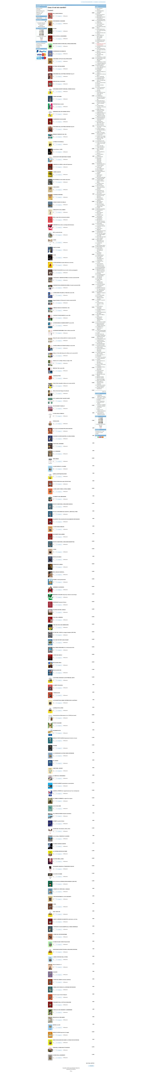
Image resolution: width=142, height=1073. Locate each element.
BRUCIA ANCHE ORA (101, 246)
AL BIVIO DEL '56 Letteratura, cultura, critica (100, 303)
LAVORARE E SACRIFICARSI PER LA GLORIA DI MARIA (101, 164)
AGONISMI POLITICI (101, 268)
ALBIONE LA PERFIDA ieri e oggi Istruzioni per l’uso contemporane (101, 289)
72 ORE (98, 86)
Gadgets (37, 14)
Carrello (96, 6)
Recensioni (97, 429)
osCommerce (73, 1069)
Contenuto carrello (61, 5)
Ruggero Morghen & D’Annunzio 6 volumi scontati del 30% (100, 110)
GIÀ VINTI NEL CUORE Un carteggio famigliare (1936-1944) (101, 234)
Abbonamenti (38, 8)
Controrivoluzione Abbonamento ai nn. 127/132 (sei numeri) (100, 265)
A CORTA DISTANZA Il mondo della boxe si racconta (101, 88)
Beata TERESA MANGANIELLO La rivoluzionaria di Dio (100, 240)
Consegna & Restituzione (40, 43)
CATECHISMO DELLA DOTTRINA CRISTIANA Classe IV (101, 30)
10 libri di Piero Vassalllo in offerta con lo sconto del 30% (101, 143)
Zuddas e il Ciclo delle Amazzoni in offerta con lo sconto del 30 (101, 133)
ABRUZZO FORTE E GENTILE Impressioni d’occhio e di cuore (101, 271)
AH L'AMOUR (99, 278)
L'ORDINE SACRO (100, 255)
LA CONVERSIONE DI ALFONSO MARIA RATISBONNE (101, 275)
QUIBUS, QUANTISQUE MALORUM (99, 175)
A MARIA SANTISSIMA (101, 40)
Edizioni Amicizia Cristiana (51, 5)
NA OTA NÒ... (99, 407)
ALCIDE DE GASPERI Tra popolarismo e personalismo (101, 285)
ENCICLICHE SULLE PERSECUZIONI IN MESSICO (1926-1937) (101, 324)
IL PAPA (98, 332)
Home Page (39, 5)
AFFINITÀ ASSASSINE (101, 267)
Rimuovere (66, 23)
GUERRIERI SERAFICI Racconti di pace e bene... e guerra (101, 396)
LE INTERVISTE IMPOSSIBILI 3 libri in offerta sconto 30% (100, 122)
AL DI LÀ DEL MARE (100, 295)
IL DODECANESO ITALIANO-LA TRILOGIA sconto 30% (101, 107)
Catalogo (43, 5)
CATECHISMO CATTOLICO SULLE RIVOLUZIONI (100, 24)
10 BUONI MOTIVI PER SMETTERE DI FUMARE (101, 59)
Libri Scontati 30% (39, 10)
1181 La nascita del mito (101, 82)
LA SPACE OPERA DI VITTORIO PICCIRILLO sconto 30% (101, 130)
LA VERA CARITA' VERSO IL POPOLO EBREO (100, 181)
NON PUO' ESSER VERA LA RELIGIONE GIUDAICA (101, 187)
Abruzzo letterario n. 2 (101, 354)
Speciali (96, 416)
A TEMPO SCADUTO (101, 64)
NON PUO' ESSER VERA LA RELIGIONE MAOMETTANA (101, 205)
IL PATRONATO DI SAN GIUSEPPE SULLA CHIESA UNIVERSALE (101, 340)
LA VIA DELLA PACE (101, 398)
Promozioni (38, 13)
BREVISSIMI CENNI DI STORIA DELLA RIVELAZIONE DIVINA (101, 18)
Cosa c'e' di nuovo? (40, 28)
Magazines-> (38, 12)
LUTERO (98, 207)
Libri (37, 9)
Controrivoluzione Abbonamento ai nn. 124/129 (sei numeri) (101, 413)
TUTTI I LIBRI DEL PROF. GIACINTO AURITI (100, 149)
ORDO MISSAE (100, 170)
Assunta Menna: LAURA (101, 57)
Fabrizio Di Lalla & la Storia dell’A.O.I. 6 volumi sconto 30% (101, 126)
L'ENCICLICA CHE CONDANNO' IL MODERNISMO (100, 371)
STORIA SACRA (100, 156)
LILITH (98, 408)
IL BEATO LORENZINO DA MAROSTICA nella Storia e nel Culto (101, 336)
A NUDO (98, 83)
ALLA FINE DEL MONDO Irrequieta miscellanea (100, 297)
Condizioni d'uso (39, 45)
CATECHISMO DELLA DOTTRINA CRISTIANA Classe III (101, 49)
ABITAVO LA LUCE (100, 376)
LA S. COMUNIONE (100, 168)
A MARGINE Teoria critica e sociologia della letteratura (101, 80)
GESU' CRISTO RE (100, 334)
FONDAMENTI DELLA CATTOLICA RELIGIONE (101, 368)
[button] (87, 2)
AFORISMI (99, 273)
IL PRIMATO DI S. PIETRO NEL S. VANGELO (100, 328)
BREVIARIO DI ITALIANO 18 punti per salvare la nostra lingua (101, 221)
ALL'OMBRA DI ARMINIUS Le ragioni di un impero (101, 292)
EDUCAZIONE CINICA (101, 245)
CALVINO (98, 13)
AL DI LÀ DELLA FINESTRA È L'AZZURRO (100, 307)
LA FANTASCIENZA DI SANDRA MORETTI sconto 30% (101, 119)
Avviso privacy (39, 44)
